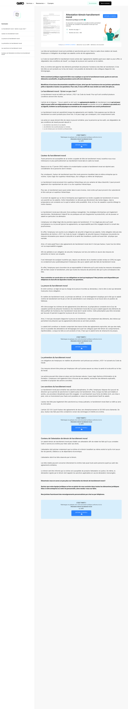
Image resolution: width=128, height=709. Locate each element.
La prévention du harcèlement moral (11, 43)
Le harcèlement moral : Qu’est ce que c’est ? (13, 29)
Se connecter (93, 3)
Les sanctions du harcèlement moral (11, 48)
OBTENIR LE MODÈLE (110, 16)
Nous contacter (105, 3)
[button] (30, 3)
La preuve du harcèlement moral (10, 38)
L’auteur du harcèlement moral (9, 33)
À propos (51, 3)
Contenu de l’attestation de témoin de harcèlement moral (15, 53)
